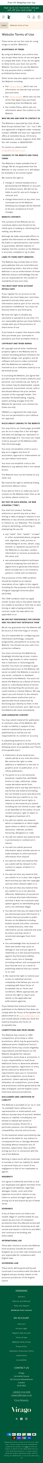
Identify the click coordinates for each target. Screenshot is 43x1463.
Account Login (21, 1328)
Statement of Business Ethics (21, 1351)
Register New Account (21, 1333)
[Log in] (33, 17)
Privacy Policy (21, 1346)
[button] (3, 17)
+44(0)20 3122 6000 (21, 1392)
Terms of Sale (15, 96)
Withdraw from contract (21, 1310)
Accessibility (21, 1360)
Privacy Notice (16, 86)
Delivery (21, 1297)
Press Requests (21, 1400)
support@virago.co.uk (29, 1015)
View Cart (21, 1324)
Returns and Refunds (21, 1301)
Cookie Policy (21, 1355)
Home (4, 25)
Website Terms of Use (21, 1342)
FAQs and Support (21, 1306)
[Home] (9, 17)
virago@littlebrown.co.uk (13, 150)
